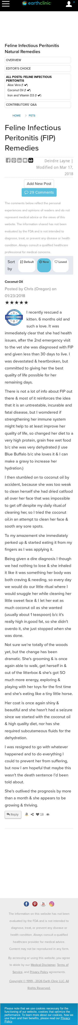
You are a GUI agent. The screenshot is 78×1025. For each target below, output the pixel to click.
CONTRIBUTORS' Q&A (21, 105)
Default (28, 262)
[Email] (25, 161)
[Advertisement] (39, 29)
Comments (41, 192)
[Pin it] (14, 161)
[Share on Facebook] (8, 161)
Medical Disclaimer (43, 965)
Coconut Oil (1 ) (19, 90)
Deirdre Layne (57, 161)
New (45, 262)
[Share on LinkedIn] (20, 161)
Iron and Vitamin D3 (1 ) (24, 95)
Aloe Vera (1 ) (18, 85)
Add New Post (39, 183)
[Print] (30, 161)
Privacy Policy (39, 972)
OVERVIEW (13, 60)
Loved (62, 262)
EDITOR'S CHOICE (18, 68)
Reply (14, 814)
